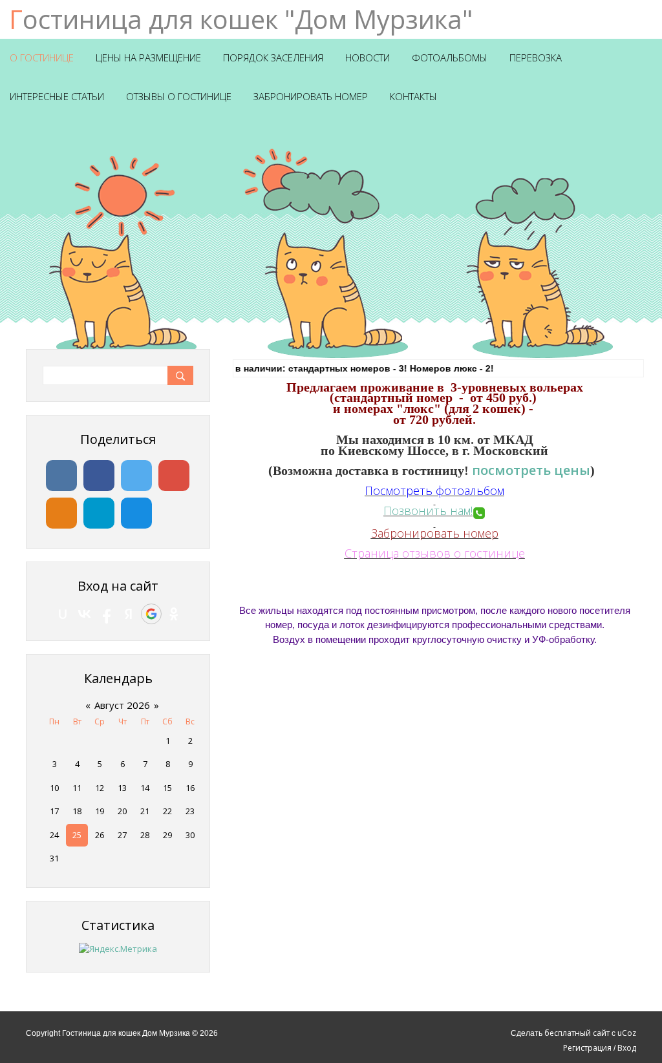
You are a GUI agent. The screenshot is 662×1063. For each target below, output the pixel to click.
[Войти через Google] (151, 614)
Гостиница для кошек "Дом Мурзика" (241, 19)
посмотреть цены (531, 470)
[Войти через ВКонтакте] (84, 614)
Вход (626, 1047)
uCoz (626, 1032)
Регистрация (587, 1047)
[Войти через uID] (62, 614)
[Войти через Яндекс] (128, 614)
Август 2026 (122, 705)
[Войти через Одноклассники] (174, 614)
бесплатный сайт (577, 1032)
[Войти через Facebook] (106, 614)
